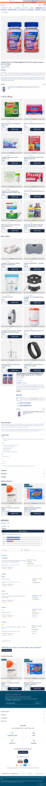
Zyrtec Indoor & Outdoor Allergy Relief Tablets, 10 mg (10, 124)
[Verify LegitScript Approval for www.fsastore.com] (26, 761)
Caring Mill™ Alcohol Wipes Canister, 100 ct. (34, 331)
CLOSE (41, 784)
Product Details (5, 435)
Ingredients (4, 470)
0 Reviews (8, 121)
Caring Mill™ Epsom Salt (7, 297)
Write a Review (23, 531)
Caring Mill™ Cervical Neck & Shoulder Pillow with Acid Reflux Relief (10, 264)
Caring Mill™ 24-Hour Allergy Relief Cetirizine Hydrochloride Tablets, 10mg (10, 192)
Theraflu (7, 65)
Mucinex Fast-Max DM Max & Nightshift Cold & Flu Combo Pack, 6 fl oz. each (33, 225)
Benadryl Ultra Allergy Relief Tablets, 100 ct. (34, 124)
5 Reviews (8, 67)
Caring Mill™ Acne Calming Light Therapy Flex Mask (33, 298)
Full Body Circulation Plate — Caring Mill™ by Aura (34, 264)
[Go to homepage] (23, 5)
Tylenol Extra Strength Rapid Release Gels (34, 191)
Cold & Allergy (5, 12)
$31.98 (3, 70)
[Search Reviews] (21, 550)
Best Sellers (5, 237)
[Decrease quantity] (2, 74)
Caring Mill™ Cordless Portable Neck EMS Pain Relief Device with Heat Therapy (11, 331)
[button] (12, 109)
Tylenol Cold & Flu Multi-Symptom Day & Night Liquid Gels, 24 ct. (34, 158)
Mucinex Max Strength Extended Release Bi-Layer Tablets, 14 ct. (11, 225)
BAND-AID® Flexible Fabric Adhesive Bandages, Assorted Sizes (32, 508)
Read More (18, 391)
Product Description (6, 422)
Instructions (4, 473)
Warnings (3, 476)
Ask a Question (7, 650)
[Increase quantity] (6, 74)
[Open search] (4, 5)
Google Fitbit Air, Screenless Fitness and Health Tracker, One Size (33, 365)
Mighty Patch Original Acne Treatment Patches (10, 508)
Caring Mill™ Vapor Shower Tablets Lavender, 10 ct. (9, 158)
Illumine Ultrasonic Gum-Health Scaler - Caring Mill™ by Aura (11, 365)
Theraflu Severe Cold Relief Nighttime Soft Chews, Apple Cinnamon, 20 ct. (23, 87)
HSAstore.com (34, 0)
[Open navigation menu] (1, 5)
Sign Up (37, 703)
